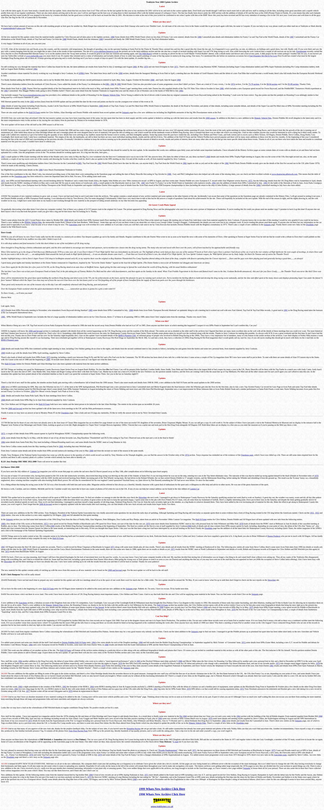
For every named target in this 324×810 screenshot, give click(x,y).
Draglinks (310, 225)
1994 (33, 391)
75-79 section (253, 84)
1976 (95, 183)
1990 (120, 73)
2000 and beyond (36, 331)
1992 (214, 183)
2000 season (211, 118)
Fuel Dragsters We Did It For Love (263, 56)
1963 (64, 687)
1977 (27, 220)
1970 (146, 67)
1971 (176, 67)
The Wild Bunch (145, 54)
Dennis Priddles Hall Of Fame (74, 642)
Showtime (143, 497)
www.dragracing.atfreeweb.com (284, 174)
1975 (251, 607)
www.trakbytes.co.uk (162, 806)
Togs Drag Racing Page (78, 731)
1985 (79, 163)
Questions (65, 413)
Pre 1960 (183, 716)
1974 (233, 84)
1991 (286, 310)
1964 (94, 642)
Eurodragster (301, 51)
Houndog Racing (133, 729)
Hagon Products (273, 536)
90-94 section (272, 84)
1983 (119, 84)
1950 (64, 515)
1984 (35, 69)
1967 (3, 157)
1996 (258, 185)
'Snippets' (246, 768)
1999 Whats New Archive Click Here (162, 788)
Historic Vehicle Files (111, 95)
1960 (20, 687)
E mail (175, 742)
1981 (107, 84)
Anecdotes (73, 225)
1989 (101, 39)
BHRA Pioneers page (9, 340)
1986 (199, 37)
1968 (152, 80)
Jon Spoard (99, 607)
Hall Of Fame (34, 112)
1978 (3, 438)
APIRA (81, 73)
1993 (32, 102)
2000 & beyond (45, 504)
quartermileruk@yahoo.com (14, 28)
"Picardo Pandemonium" (168, 750)
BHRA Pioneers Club (127, 335)
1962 (238, 716)
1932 (317, 513)
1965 (138, 661)
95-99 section (293, 84)
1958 (3, 515)
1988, (169, 174)
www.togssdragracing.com (34, 95)
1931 (312, 513)
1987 (292, 37)
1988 (64, 39)
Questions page (20, 176)
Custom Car (35, 471)
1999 (3, 524)
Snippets (125, 112)
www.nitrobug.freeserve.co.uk (106, 51)
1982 (112, 84)
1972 (46, 524)
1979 (103, 666)
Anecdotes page (280, 755)
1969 (135, 67)
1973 (250, 181)
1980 (112, 37)
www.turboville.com (34, 56)
